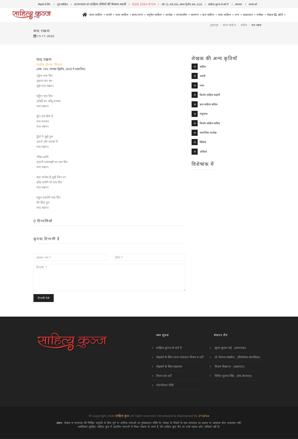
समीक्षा (261, 14)
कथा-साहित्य (123, 14)
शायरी (110, 14)
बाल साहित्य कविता (209, 104)
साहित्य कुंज (122, 416)
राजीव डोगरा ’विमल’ (49, 64)
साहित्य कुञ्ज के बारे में (218, 4)
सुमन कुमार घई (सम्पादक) (230, 348)
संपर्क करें (253, 4)
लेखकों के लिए (44, 4)
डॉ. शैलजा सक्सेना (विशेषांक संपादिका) (237, 357)
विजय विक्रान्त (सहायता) (229, 366)
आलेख (170, 14)
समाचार (239, 4)
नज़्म (202, 85)
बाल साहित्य (209, 14)
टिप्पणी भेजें (43, 298)
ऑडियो (203, 151)
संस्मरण (196, 14)
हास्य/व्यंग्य (139, 14)
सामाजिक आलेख (208, 132)
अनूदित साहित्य (156, 14)
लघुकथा (204, 113)
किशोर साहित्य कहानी (210, 95)
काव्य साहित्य (97, 14)
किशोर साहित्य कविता (210, 123)
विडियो (203, 142)
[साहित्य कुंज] (31, 15)
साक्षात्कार (249, 14)
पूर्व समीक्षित (62, 4)
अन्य (238, 14)
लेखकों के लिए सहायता (169, 366)
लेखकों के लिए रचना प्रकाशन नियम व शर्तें (179, 357)
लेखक (270, 14)
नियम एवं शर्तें (164, 376)
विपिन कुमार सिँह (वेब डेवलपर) (233, 376)
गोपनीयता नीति (165, 385)
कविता (244, 25)
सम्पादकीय (183, 14)
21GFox (203, 416)
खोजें (282, 14)
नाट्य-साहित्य (226, 14)
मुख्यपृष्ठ (214, 25)
